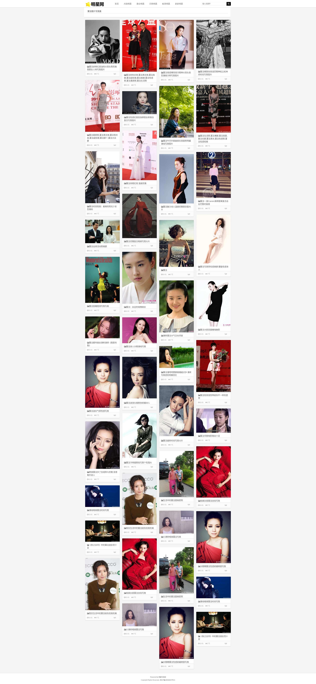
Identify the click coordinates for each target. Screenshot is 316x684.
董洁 (165, 270)
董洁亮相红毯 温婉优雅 (136, 183)
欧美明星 (166, 4)
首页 (117, 4)
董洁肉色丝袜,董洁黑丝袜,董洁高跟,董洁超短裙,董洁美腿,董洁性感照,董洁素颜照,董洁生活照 (139, 78)
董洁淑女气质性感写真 (99, 411)
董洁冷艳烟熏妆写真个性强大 (139, 463)
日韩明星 (153, 4)
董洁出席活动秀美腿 (98, 246)
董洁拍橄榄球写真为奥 (99, 306)
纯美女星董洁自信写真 (210, 501)
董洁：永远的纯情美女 (136, 307)
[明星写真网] (97, 4)
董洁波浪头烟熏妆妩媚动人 (138, 403)
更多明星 (179, 4)
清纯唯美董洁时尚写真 (99, 510)
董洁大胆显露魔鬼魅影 (210, 330)
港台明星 (140, 4)
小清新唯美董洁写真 (172, 537)
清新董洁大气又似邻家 (173, 336)
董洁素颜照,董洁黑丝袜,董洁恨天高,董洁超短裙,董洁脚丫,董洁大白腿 (102, 138)
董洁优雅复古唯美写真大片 (138, 241)
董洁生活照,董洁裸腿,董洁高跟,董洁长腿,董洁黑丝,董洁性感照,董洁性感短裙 (212, 139)
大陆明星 (128, 4)
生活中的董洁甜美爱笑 (173, 500)
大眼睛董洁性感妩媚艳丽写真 (213, 566)
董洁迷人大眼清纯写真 (136, 346)
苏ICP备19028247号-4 (167, 680)
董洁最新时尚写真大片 (173, 441)
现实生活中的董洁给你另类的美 (140, 528)
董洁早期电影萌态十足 (210, 436)
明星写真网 (162, 677)
